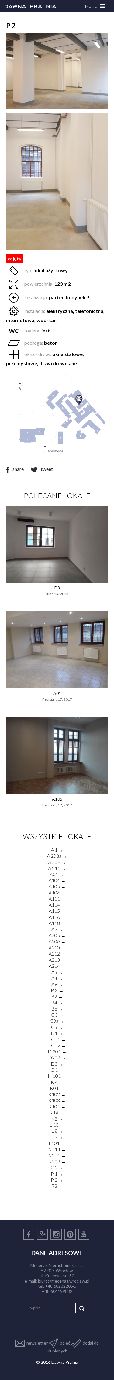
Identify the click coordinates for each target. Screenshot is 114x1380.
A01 (57, 693)
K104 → (57, 1106)
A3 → (57, 972)
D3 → (57, 1063)
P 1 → (57, 1173)
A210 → (57, 947)
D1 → (57, 1033)
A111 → (57, 898)
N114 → (57, 1149)
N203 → (57, 1161)
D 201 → (57, 1051)
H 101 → (57, 1076)
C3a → (57, 1021)
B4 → (57, 1002)
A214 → (57, 966)
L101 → (57, 1143)
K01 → (57, 1088)
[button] (91, 6)
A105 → (57, 886)
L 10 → (57, 1125)
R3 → (57, 1186)
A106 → (57, 892)
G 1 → (57, 1070)
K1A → (57, 1112)
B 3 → (57, 990)
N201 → (57, 1155)
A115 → (57, 911)
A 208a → (57, 856)
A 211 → (57, 868)
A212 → (57, 953)
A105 (57, 799)
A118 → (57, 923)
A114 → (57, 905)
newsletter (37, 1342)
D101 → (57, 1039)
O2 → (57, 1167)
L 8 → (57, 1131)
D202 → (57, 1057)
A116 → (57, 917)
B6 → (57, 1008)
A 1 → (57, 850)
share (18, 469)
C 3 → (57, 1015)
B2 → (57, 996)
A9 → (57, 984)
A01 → (57, 874)
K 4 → (57, 1082)
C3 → (57, 1027)
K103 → (57, 1100)
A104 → (57, 880)
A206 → (57, 941)
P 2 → (57, 1180)
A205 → (57, 935)
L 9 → (57, 1137)
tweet (47, 469)
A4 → (57, 978)
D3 (57, 587)
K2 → (57, 1118)
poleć (65, 1342)
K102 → (57, 1094)
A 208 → (57, 862)
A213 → (57, 960)
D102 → (57, 1045)
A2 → (57, 929)
